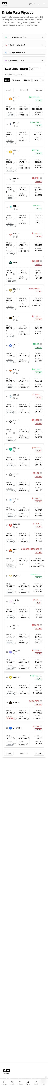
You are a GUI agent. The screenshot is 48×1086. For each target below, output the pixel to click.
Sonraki (39, 90)
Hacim (36, 80)
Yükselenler (16, 80)
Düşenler (27, 80)
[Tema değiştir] (39, 4)
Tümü (7, 80)
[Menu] (44, 4)
